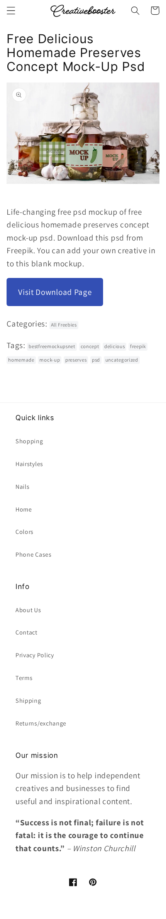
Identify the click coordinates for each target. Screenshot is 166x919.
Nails (22, 487)
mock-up (49, 360)
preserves (75, 360)
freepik (138, 346)
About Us (28, 610)
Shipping (28, 701)
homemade (21, 360)
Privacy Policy (34, 655)
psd (96, 360)
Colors (24, 532)
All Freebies (64, 324)
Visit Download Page (54, 292)
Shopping (29, 441)
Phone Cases (33, 554)
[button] (11, 10)
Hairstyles (29, 464)
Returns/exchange (40, 723)
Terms (23, 678)
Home (23, 509)
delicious (114, 346)
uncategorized (121, 360)
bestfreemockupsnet (52, 346)
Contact (26, 632)
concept (90, 346)
